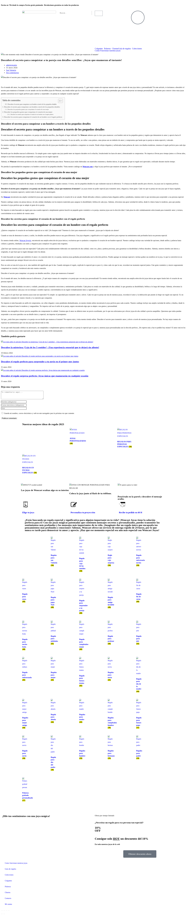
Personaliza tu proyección (83, 512)
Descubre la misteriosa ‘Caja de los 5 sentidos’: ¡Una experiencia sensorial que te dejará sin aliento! (50, 347)
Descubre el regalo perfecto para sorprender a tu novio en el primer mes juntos (40, 361)
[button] (142, 488)
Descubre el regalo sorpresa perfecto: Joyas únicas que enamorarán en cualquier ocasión (44, 376)
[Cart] (99, 13)
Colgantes (99, 49)
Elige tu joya (28, 512)
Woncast (7, 197)
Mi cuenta (8, 904)
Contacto (8, 898)
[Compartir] (6, 910)
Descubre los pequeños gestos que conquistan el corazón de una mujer (28, 109)
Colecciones (137, 49)
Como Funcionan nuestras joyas (107, 51)
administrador (11, 65)
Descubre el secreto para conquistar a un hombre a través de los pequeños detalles (32, 104)
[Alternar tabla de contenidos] (59, 101)
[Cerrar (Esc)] (9, 910)
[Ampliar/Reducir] (2, 910)
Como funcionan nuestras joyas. (16, 863)
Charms (115, 49)
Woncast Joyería (25, 240)
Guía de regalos (124, 49)
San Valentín (11, 70)
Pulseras (107, 49)
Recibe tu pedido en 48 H (130, 512)
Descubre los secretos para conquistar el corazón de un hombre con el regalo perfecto (32, 114)
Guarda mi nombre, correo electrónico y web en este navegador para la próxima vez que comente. (39, 413)
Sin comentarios (12, 73)
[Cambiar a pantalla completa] (4, 910)
